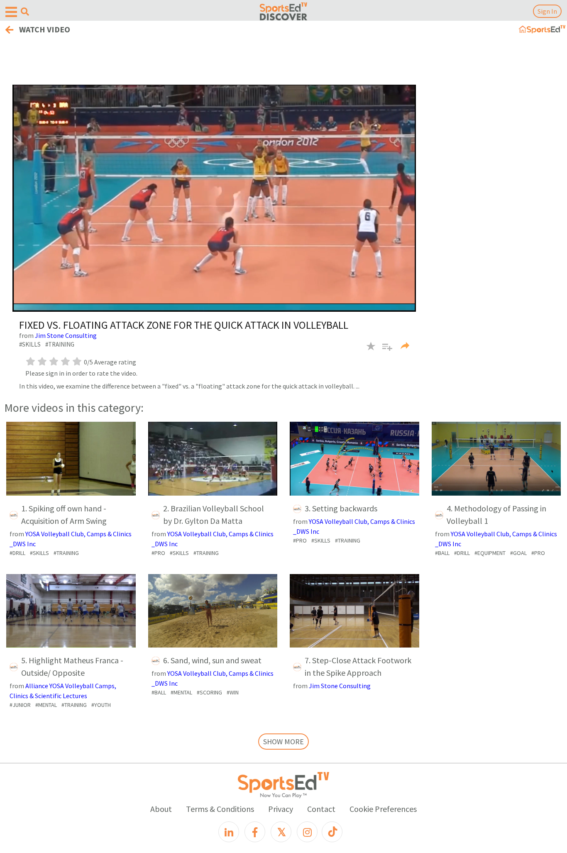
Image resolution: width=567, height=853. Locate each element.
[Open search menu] (25, 11)
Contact (321, 809)
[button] (384, 351)
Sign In (547, 11)
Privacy (280, 809)
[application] (214, 198)
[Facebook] (254, 831)
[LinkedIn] (228, 831)
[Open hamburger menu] (11, 12)
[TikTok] (332, 831)
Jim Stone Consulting (66, 335)
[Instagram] (307, 831)
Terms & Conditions (220, 809)
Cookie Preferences (383, 809)
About (161, 809)
